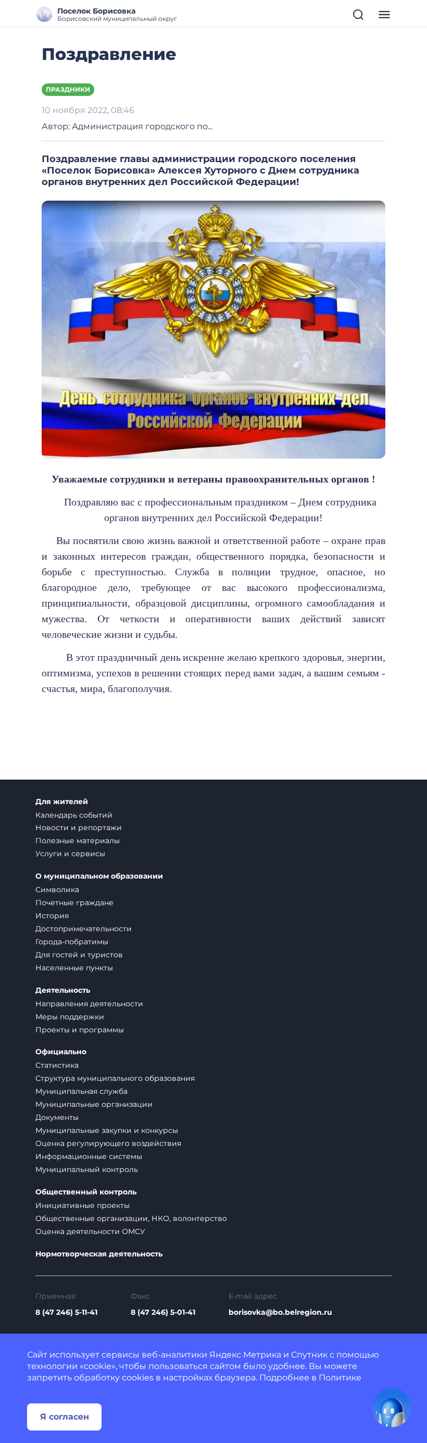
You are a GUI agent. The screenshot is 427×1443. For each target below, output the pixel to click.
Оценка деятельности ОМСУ (90, 1231)
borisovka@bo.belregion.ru (280, 1312)
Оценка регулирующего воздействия (108, 1143)
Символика (57, 889)
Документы (57, 1117)
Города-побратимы (71, 941)
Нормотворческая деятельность (98, 1254)
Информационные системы (88, 1156)
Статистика (57, 1065)
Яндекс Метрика (245, 1355)
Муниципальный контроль (86, 1169)
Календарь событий (73, 815)
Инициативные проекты (82, 1205)
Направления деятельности (89, 1003)
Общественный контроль (85, 1192)
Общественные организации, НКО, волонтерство (131, 1218)
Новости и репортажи (78, 827)
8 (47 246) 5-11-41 (66, 1312)
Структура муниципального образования (115, 1078)
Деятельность (62, 990)
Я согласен (64, 1417)
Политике (340, 1378)
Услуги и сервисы (70, 853)
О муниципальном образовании (99, 876)
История (52, 915)
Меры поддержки (69, 1016)
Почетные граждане (74, 902)
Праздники (68, 89)
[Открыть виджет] (391, 1407)
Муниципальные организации (94, 1104)
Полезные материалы (77, 840)
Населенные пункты (74, 967)
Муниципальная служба (81, 1091)
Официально (60, 1051)
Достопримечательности (83, 928)
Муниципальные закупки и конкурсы (106, 1130)
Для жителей (61, 801)
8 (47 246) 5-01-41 (163, 1312)
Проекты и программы (79, 1029)
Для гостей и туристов (79, 954)
